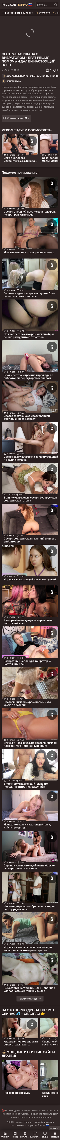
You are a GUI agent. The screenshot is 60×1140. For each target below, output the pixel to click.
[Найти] (56, 4)
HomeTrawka (13, 81)
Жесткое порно (39, 76)
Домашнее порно (17, 76)
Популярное (25, 1137)
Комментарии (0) (17, 118)
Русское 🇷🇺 (17, 4)
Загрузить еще (28, 998)
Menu (53, 1128)
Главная (5, 1137)
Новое (15, 1137)
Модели (55, 1137)
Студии (45, 1137)
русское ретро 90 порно (19, 12)
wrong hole (44, 12)
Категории (35, 1137)
